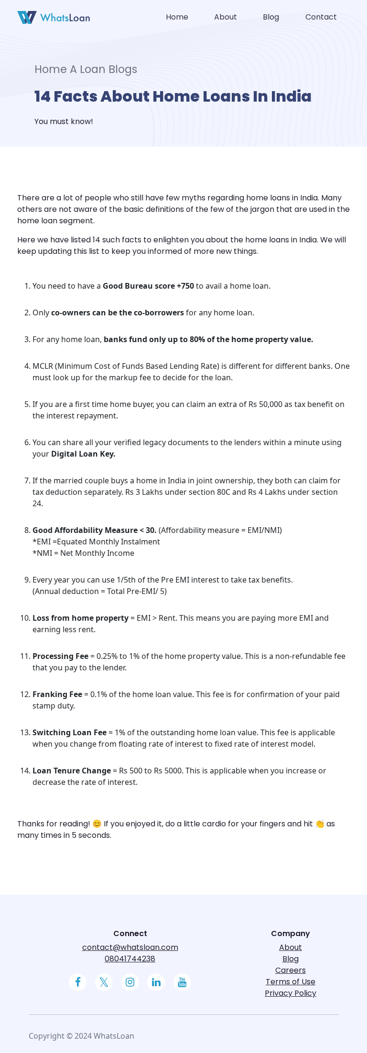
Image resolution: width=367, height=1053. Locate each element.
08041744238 (130, 958)
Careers (290, 970)
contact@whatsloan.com (130, 947)
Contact (321, 16)
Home (177, 16)
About (225, 16)
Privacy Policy (290, 993)
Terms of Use (290, 981)
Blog (271, 16)
